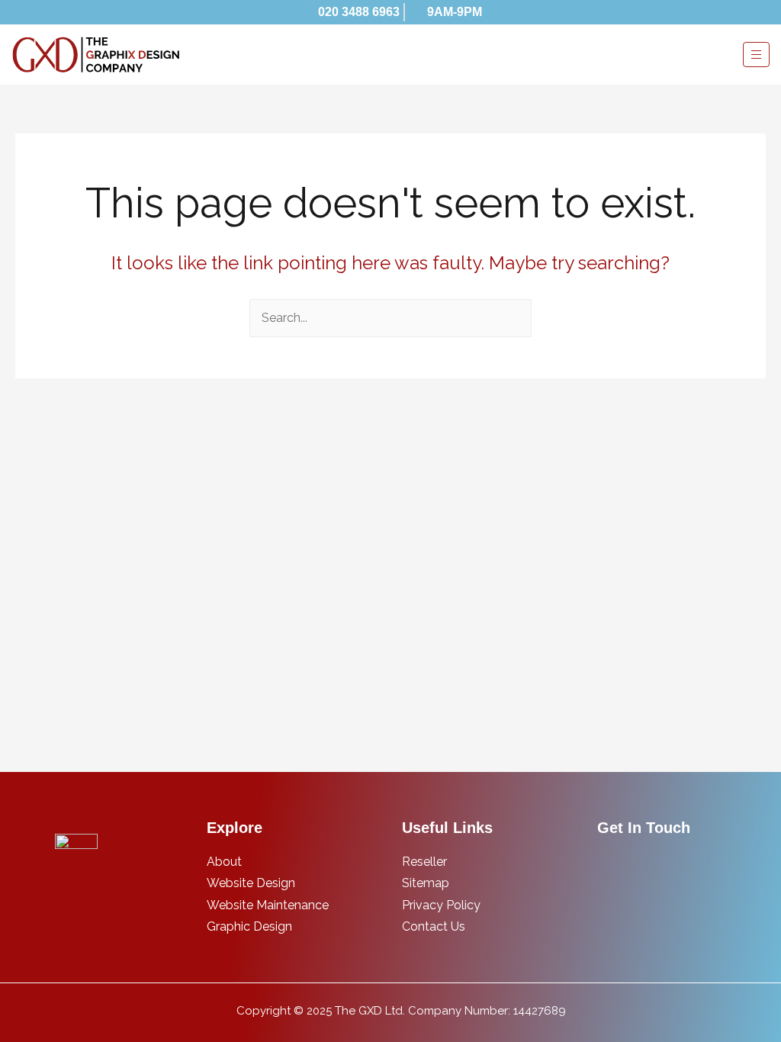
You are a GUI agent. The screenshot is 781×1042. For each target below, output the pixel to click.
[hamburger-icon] (756, 54)
